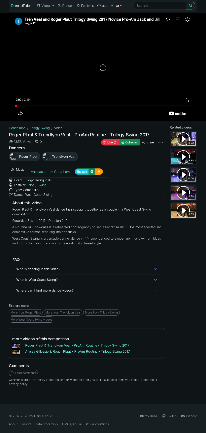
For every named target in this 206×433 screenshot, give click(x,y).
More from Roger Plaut (26, 312)
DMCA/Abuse (72, 424)
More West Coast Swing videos (31, 319)
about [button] (105, 6)
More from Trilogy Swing (101, 312)
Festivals (87, 6)
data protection (46, 424)
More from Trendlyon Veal (62, 312)
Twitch (171, 416)
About (13, 424)
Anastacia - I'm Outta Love (51, 172)
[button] (118, 6)
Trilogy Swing (40, 128)
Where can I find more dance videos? (45, 290)
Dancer (67, 6)
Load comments (25, 373)
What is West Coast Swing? (37, 280)
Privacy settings (97, 424)
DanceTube (21, 5)
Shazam (81, 171)
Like (112, 142)
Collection (132, 142)
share (150, 142)
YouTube (151, 416)
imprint (26, 424)
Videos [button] (46, 6)
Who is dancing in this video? (38, 269)
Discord (191, 416)
